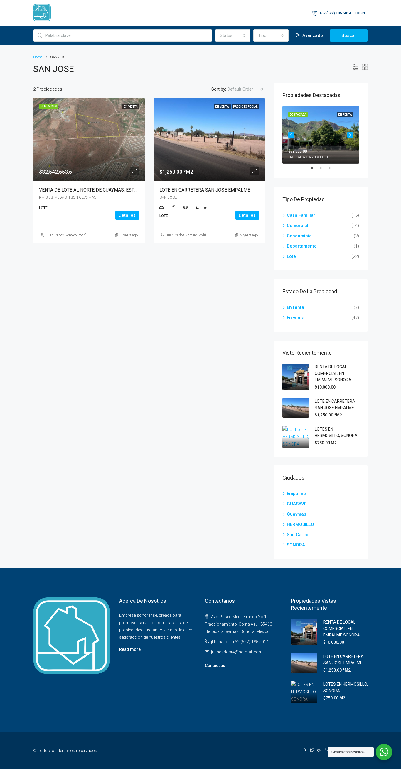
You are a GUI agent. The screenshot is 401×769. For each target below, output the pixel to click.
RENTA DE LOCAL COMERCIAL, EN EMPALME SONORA (333, 373)
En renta (295, 307)
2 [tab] (324, 168)
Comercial (297, 225)
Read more (130, 649)
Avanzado (312, 35)
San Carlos (298, 534)
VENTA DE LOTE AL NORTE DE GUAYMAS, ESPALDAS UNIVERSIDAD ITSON (117, 190)
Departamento (302, 246)
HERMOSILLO (300, 524)
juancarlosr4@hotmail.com (236, 652)
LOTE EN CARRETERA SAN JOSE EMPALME (204, 190)
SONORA (296, 545)
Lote (291, 256)
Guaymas (296, 514)
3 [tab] (333, 168)
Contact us (215, 665)
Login (360, 13)
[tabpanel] (320, 135)
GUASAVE (296, 504)
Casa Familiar (301, 215)
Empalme (296, 493)
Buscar (348, 35)
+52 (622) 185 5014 (335, 13)
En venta (295, 317)
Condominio (299, 235)
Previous (291, 135)
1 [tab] (315, 168)
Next (350, 135)
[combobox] (232, 35)
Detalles (127, 215)
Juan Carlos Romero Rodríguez (69, 235)
